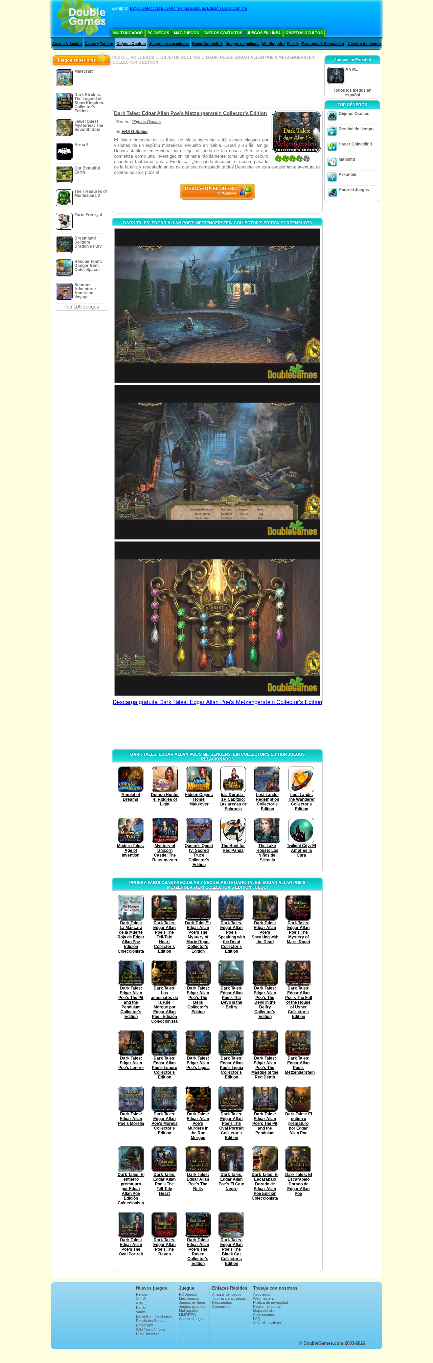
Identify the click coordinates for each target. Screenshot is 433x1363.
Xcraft (141, 1299)
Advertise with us (267, 1323)
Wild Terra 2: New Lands (150, 1331)
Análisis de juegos (227, 1294)
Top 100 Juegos (81, 307)
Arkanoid (347, 174)
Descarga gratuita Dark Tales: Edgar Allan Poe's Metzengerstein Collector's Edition (217, 702)
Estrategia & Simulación (322, 44)
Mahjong (347, 159)
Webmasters (263, 1298)
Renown (143, 1294)
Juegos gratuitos (223, 33)
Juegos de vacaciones (169, 44)
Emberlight (144, 1325)
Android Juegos (354, 189)
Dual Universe (147, 1334)
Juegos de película (242, 44)
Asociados (261, 1294)
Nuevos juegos (151, 1288)
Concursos (221, 1306)
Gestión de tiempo (364, 44)
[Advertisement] (217, 86)
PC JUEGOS (142, 57)
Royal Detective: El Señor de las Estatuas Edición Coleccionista (188, 8)
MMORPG (187, 1315)
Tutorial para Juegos (229, 1298)
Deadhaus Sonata (150, 1321)
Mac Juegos (186, 33)
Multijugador (128, 33)
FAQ (256, 1319)
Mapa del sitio (264, 1311)
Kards (141, 1307)
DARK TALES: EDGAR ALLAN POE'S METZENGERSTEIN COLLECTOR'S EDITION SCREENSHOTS (217, 223)
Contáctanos (263, 1315)
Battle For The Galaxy (154, 1316)
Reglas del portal (266, 1306)
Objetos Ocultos (304, 33)
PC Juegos (158, 33)
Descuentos (222, 1302)
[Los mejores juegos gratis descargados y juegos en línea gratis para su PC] (81, 18)
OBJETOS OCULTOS (180, 57)
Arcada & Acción (67, 44)
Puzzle (293, 44)
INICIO (118, 57)
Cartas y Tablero (99, 44)
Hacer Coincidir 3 (207, 44)
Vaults (141, 1312)
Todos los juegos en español (352, 92)
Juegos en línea (264, 33)
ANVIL (141, 1303)
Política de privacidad (270, 1302)
